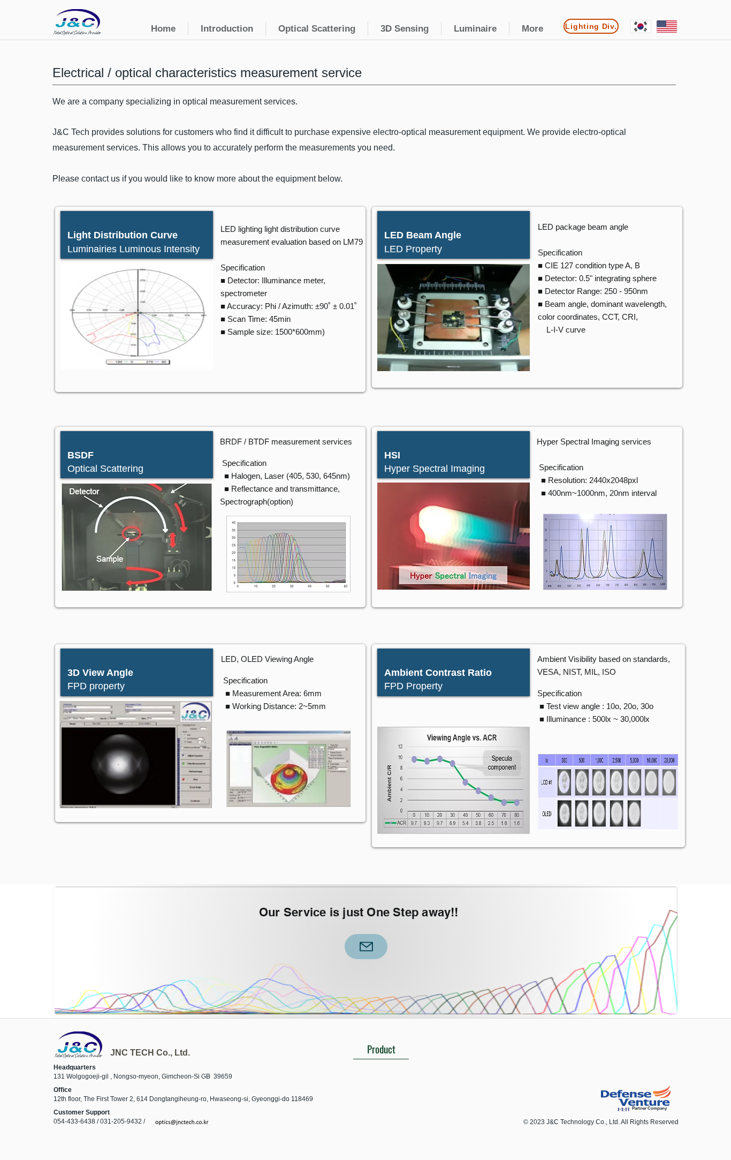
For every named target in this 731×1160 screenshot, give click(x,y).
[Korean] (640, 26)
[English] (666, 26)
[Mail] (366, 946)
